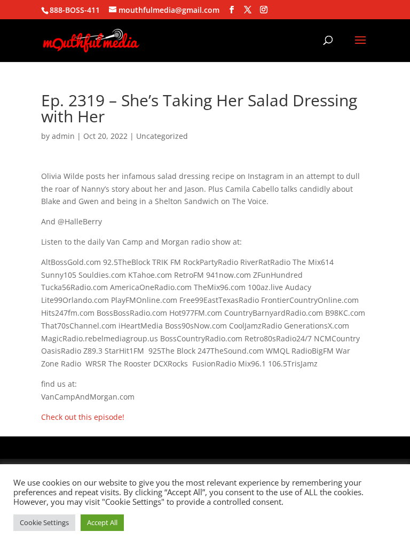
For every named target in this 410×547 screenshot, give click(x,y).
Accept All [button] (102, 522)
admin (63, 136)
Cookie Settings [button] (44, 522)
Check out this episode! (82, 417)
